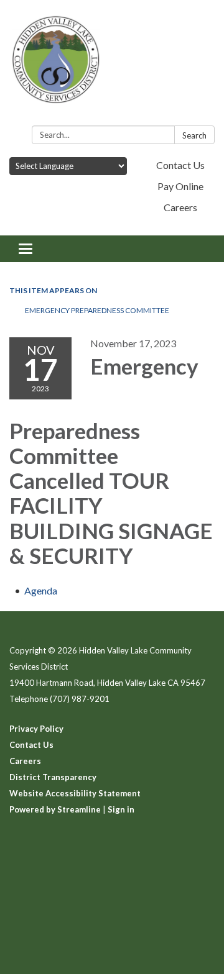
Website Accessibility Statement (75, 793)
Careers (180, 207)
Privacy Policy (36, 729)
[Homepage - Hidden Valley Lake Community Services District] (112, 65)
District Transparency (52, 777)
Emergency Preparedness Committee (97, 310)
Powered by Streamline (55, 809)
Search (194, 135)
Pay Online (180, 186)
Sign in (121, 809)
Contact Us (180, 165)
